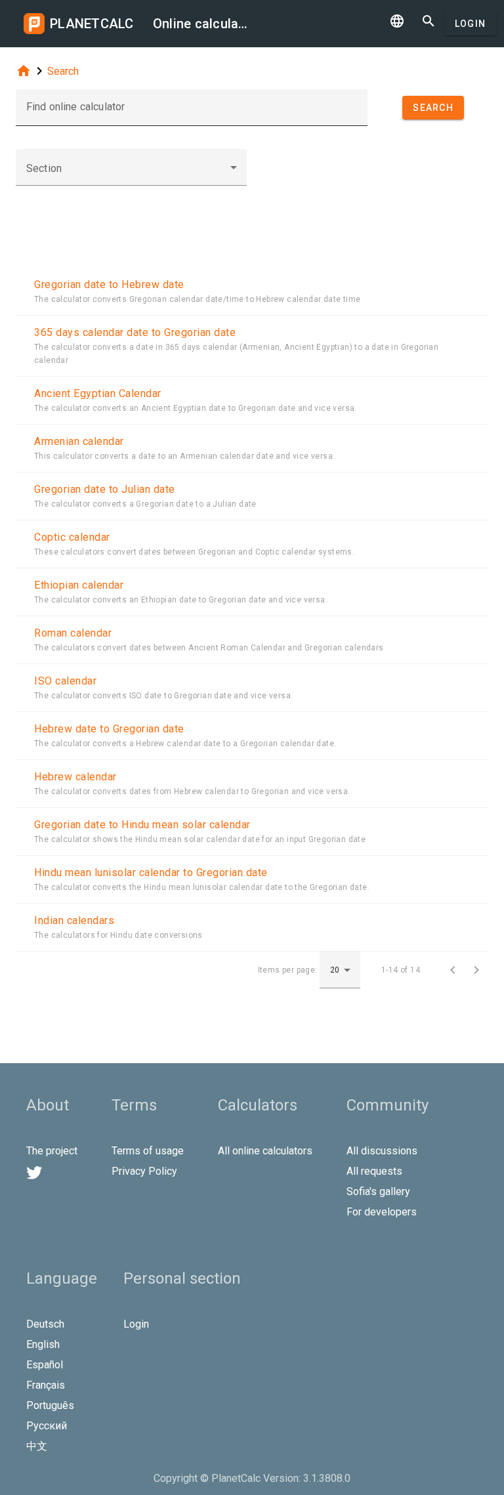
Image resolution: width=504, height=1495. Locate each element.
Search (63, 71)
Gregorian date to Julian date (104, 489)
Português (50, 1405)
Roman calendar (73, 633)
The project (51, 1151)
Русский (46, 1426)
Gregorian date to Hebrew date (109, 284)
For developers (381, 1212)
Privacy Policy (144, 1171)
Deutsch (45, 1324)
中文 (36, 1446)
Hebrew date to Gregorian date (109, 729)
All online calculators (265, 1151)
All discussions (381, 1151)
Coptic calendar (72, 537)
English (43, 1344)
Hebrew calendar (75, 776)
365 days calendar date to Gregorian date (135, 332)
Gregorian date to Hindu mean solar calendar (142, 824)
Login (470, 23)
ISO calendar (65, 681)
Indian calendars (74, 920)
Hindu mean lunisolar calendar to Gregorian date (151, 872)
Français (45, 1385)
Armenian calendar (79, 441)
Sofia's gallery (378, 1191)
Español (44, 1364)
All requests (374, 1171)
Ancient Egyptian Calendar (97, 393)
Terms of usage (148, 1151)
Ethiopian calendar (78, 585)
